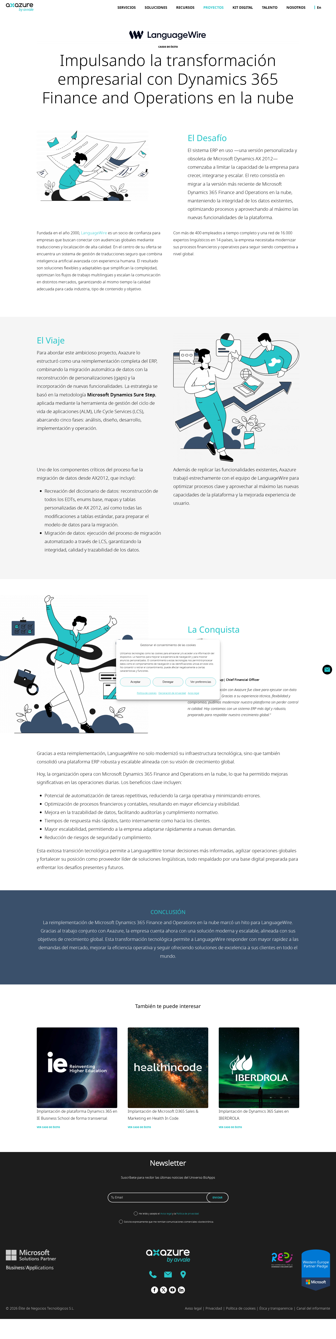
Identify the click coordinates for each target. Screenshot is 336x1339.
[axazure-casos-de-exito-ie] (77, 1029)
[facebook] (154, 1289)
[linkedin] (181, 1289)
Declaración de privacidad (172, 693)
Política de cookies (147, 693)
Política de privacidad (187, 1213)
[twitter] (163, 1289)
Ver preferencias (200, 681)
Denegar (168, 681)
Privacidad (214, 1308)
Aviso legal (193, 693)
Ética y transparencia (276, 1308)
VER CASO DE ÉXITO (48, 1127)
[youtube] (172, 1289)
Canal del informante (313, 1308)
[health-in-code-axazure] (168, 1029)
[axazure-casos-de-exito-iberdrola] (259, 1029)
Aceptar (135, 681)
